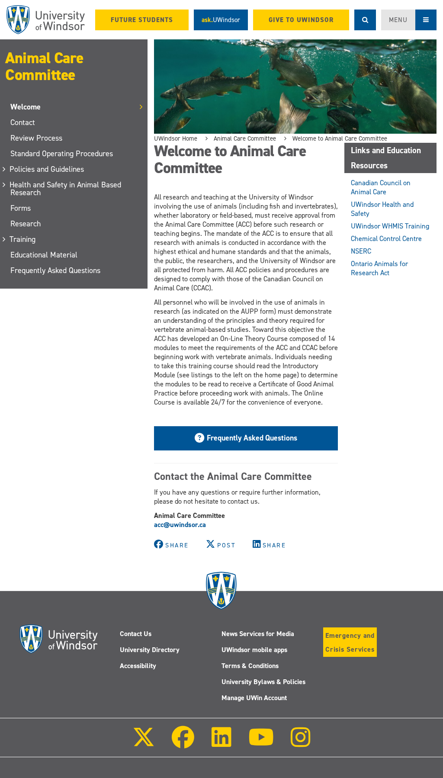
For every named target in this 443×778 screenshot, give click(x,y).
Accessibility (138, 665)
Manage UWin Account (254, 697)
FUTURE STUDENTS (142, 20)
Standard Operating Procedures (61, 153)
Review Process (36, 138)
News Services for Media (258, 633)
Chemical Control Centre (386, 238)
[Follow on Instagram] (300, 743)
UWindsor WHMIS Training (390, 226)
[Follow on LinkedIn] (221, 743)
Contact (22, 122)
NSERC (361, 251)
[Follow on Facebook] (183, 743)
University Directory (150, 649)
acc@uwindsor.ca (180, 524)
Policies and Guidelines (47, 169)
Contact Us (135, 633)
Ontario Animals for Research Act (379, 268)
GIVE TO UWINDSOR (301, 20)
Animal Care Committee (44, 66)
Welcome (25, 107)
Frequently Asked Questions (55, 270)
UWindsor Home (175, 138)
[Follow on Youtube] (261, 743)
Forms (20, 208)
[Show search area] (365, 20)
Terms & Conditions (250, 665)
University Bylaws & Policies (263, 681)
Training (22, 239)
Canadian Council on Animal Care (381, 187)
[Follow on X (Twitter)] (144, 743)
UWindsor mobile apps (254, 649)
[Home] (45, 19)
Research (25, 224)
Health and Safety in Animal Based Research (65, 189)
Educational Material (43, 255)
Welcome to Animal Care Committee (339, 138)
